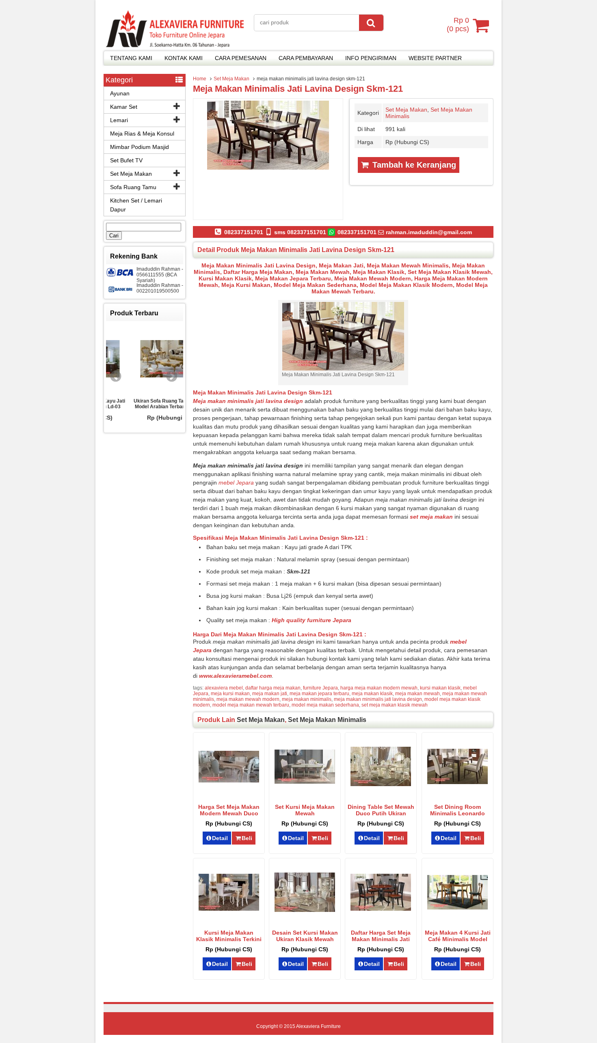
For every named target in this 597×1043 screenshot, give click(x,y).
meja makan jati (269, 693)
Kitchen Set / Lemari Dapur (136, 205)
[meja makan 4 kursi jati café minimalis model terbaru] (457, 907)
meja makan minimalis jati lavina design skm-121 (298, 89)
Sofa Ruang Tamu (133, 187)
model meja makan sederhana (325, 705)
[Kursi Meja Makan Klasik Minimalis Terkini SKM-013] (229, 908)
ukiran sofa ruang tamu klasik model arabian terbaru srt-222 (144, 403)
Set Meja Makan (231, 79)
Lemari (119, 120)
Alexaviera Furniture (318, 1026)
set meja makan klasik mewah (394, 705)
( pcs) (458, 24)
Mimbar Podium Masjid (139, 147)
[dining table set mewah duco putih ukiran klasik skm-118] (380, 784)
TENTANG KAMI (131, 58)
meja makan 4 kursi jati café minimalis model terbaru (458, 939)
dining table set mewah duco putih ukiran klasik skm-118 (381, 813)
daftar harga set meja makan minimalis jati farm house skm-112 (381, 939)
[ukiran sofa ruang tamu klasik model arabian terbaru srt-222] (144, 359)
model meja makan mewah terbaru (250, 705)
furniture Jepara (320, 688)
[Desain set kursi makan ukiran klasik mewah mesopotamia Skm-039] (305, 910)
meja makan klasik (372, 693)
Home (199, 79)
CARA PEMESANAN (240, 58)
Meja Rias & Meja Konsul (142, 133)
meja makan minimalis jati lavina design (378, 699)
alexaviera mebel (224, 688)
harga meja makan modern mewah (378, 688)
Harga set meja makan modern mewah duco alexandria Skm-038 (229, 813)
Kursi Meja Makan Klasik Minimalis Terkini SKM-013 (229, 939)
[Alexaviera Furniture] (175, 45)
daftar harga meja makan (273, 688)
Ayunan (120, 93)
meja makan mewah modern (247, 699)
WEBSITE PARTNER (435, 58)
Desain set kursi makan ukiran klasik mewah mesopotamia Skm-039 (305, 939)
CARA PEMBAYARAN (306, 58)
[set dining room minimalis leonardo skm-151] (457, 782)
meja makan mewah (417, 693)
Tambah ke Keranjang (413, 164)
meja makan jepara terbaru (319, 693)
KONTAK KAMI (183, 58)
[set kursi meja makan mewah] (305, 781)
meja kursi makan (230, 693)
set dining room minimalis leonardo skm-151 (457, 813)
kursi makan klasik (440, 688)
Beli (247, 838)
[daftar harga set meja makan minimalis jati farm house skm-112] (380, 908)
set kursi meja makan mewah (305, 810)
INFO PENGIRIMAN (370, 58)
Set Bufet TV (126, 160)
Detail (220, 838)
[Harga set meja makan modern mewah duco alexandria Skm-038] (229, 780)
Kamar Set (123, 106)
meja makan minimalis (306, 699)
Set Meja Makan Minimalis (327, 719)
